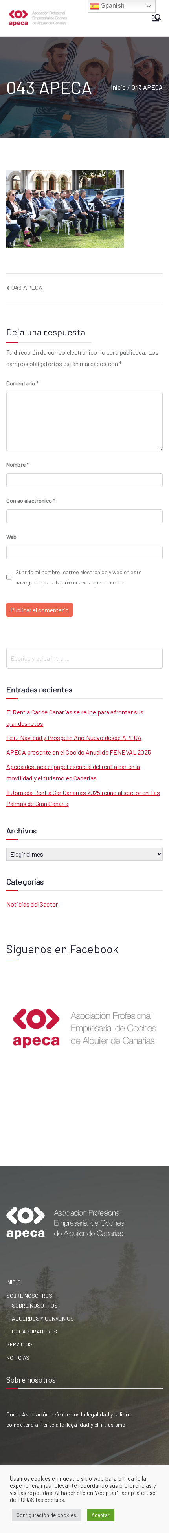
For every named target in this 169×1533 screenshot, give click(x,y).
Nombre (17, 464)
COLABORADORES (34, 1331)
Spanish (112, 5)
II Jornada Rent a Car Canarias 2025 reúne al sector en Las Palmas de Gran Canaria (83, 798)
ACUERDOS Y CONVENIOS (43, 1318)
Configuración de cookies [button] (46, 1515)
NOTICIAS (17, 1357)
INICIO (13, 1282)
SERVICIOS (19, 1344)
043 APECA (26, 287)
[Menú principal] (156, 18)
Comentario (22, 383)
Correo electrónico (30, 500)
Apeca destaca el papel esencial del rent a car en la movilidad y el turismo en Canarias (73, 772)
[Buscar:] (84, 658)
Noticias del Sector (32, 904)
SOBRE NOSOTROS (29, 1295)
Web (11, 536)
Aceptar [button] (101, 1515)
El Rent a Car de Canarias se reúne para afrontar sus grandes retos (74, 717)
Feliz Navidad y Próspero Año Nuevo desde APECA (73, 737)
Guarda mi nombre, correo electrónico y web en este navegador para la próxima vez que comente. (78, 577)
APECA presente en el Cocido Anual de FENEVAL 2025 (78, 752)
